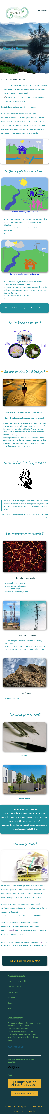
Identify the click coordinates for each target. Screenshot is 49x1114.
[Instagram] (13, 1068)
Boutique (11, 1003)
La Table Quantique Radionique (19, 1029)
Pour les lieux (13, 992)
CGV (29, 1107)
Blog (9, 1008)
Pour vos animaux (14, 987)
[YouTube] (17, 1068)
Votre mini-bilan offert (24, 1093)
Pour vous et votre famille (17, 981)
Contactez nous (38, 1107)
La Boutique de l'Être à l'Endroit (24, 1083)
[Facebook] (9, 1068)
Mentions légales (19, 1107)
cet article (12, 930)
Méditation (12, 997)
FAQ (41, 943)
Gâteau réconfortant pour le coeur (20, 1032)
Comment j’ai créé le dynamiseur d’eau (22, 1034)
